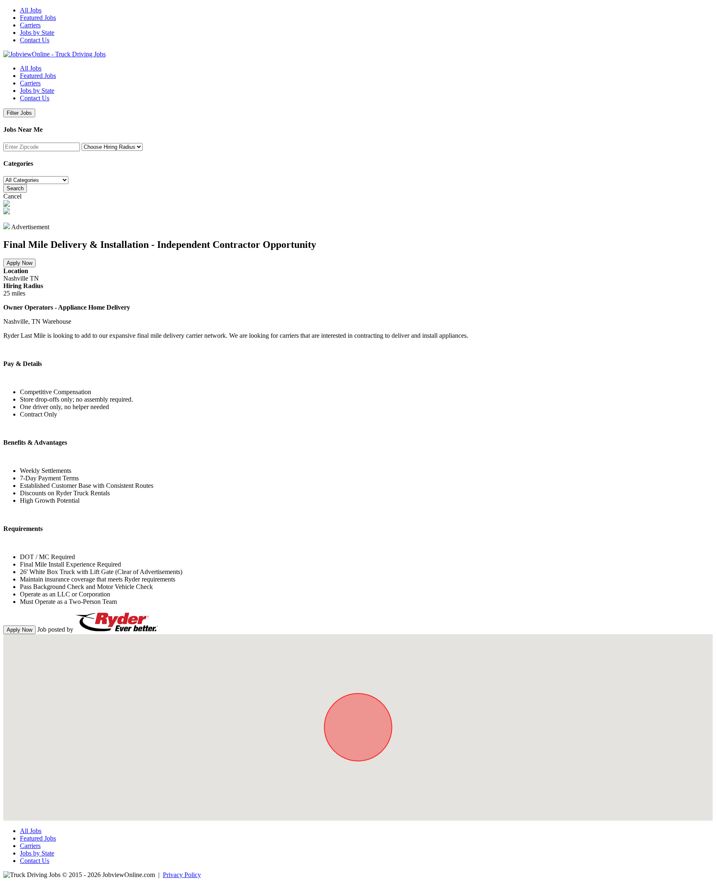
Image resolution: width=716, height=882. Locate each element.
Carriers (30, 25)
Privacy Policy (182, 874)
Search (15, 188)
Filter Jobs (19, 113)
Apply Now (19, 263)
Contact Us (34, 40)
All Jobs (30, 10)
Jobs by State (37, 32)
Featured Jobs (38, 17)
